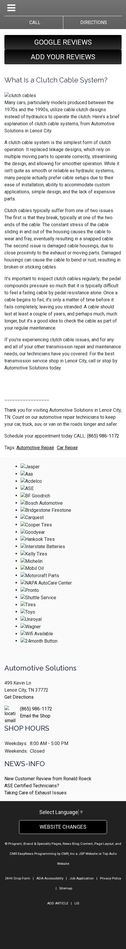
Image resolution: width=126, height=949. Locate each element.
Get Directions (19, 697)
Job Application (81, 878)
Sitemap (65, 888)
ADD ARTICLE (57, 903)
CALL (33, 22)
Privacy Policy (110, 878)
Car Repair (67, 447)
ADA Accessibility (49, 878)
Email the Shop (35, 716)
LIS (76, 903)
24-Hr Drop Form (17, 878)
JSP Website (88, 854)
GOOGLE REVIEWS (63, 42)
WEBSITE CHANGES (63, 827)
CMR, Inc (68, 854)
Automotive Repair (35, 447)
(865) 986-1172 (103, 436)
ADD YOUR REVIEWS (63, 57)
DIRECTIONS (92, 22)
